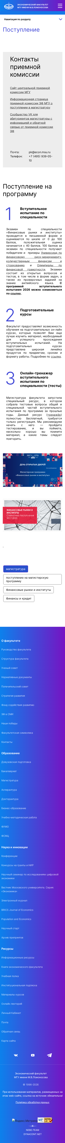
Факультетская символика (17, 732)
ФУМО (5, 826)
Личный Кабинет (11, 1012)
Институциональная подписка (19, 985)
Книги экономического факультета (22, 966)
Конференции (9, 855)
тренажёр (54, 414)
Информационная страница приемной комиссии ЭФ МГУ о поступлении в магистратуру (31, 103)
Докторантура (9, 798)
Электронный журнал (14, 900)
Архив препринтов (12, 937)
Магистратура (9, 780)
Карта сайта (8, 1040)
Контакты (6, 741)
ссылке (15, 293)
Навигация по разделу (17, 19)
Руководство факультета (16, 649)
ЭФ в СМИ (7, 714)
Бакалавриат (9, 771)
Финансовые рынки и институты (28, 589)
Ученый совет (9, 667)
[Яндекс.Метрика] (25, 1121)
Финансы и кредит (19, 598)
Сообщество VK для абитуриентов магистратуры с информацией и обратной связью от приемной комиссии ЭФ (31, 123)
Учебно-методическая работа (19, 817)
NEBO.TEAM (32, 1130)
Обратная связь (10, 1031)
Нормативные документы (16, 677)
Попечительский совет (14, 686)
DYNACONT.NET (33, 1134)
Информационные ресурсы (17, 957)
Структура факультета (14, 658)
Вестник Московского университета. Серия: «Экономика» (27, 889)
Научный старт (10, 928)
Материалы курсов (12, 994)
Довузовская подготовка (16, 761)
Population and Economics (16, 919)
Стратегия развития (13, 695)
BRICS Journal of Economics (17, 909)
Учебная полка (10, 976)
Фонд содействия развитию (17, 704)
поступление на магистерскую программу (27, 579)
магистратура (15, 569)
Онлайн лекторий (11, 1003)
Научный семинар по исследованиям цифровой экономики (29, 876)
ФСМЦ (5, 835)
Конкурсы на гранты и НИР (17, 865)
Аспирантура (9, 789)
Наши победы (9, 723)
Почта (4, 1022)
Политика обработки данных (32, 1102)
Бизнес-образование (13, 808)
